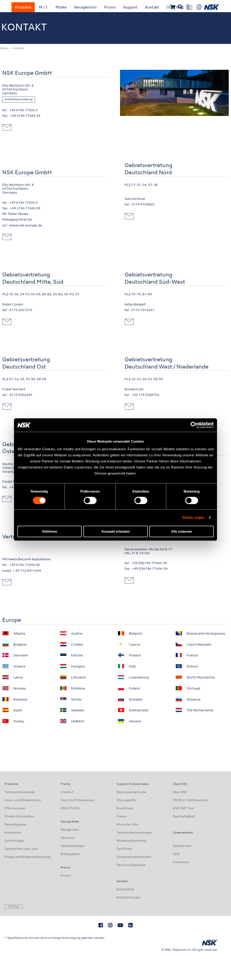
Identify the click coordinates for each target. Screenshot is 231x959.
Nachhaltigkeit (184, 816)
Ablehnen (49, 531)
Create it (67, 792)
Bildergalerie (70, 854)
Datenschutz (182, 846)
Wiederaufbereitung (131, 840)
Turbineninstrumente (20, 792)
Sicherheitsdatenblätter (134, 857)
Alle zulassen (181, 531)
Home (4, 48)
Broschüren (125, 808)
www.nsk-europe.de (25, 225)
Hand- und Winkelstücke (23, 800)
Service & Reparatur (131, 865)
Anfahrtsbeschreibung (18, 99)
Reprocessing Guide (131, 792)
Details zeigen (193, 517)
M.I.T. (43, 7)
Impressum (181, 862)
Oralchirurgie (14, 840)
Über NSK (180, 792)
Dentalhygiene (15, 824)
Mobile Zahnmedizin (19, 816)
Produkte (23, 7)
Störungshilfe (126, 800)
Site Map (13, 906)
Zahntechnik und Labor (21, 849)
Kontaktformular (129, 897)
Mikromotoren (15, 808)
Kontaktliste (125, 889)
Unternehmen (183, 832)
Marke (61, 7)
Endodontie (13, 832)
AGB (176, 854)
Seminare (68, 838)
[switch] (90, 500)
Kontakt (152, 7)
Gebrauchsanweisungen (134, 832)
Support (130, 7)
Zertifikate (124, 849)
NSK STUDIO (70, 808)
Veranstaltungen (73, 846)
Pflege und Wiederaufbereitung (28, 857)
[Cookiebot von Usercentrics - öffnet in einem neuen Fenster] (194, 425)
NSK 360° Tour (183, 808)
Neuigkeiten (85, 7)
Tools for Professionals (77, 800)
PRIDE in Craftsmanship (190, 800)
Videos (122, 816)
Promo (110, 7)
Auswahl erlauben (115, 531)
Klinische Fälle (127, 824)
